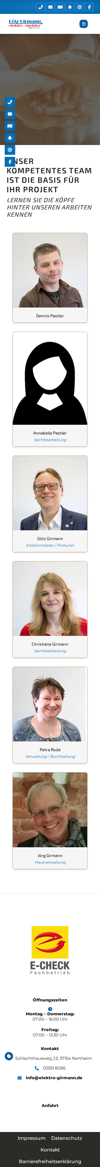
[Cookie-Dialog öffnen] (8, 1056)
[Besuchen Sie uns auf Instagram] (79, 7)
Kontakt (50, 1150)
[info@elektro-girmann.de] (49, 7)
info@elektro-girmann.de (54, 1077)
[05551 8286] (40, 7)
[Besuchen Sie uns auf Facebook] (88, 7)
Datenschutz (66, 1138)
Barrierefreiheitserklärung (50, 1161)
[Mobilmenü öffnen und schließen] (83, 24)
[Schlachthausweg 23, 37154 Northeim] (59, 7)
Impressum (32, 1138)
